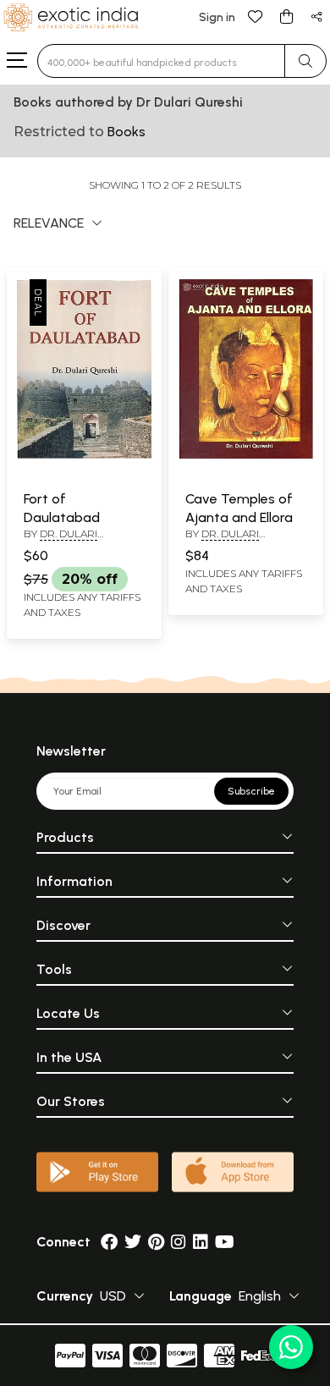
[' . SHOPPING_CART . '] (286, 15)
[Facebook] (109, 1242)
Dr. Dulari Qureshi (60, 540)
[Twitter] (132, 1242)
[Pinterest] (156, 1242)
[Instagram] (178, 1242)
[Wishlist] (255, 15)
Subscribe (251, 791)
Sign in (217, 17)
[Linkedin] (200, 1242)
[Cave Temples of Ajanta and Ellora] (246, 455)
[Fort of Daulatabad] (84, 455)
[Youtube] (224, 1242)
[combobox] (161, 61)
